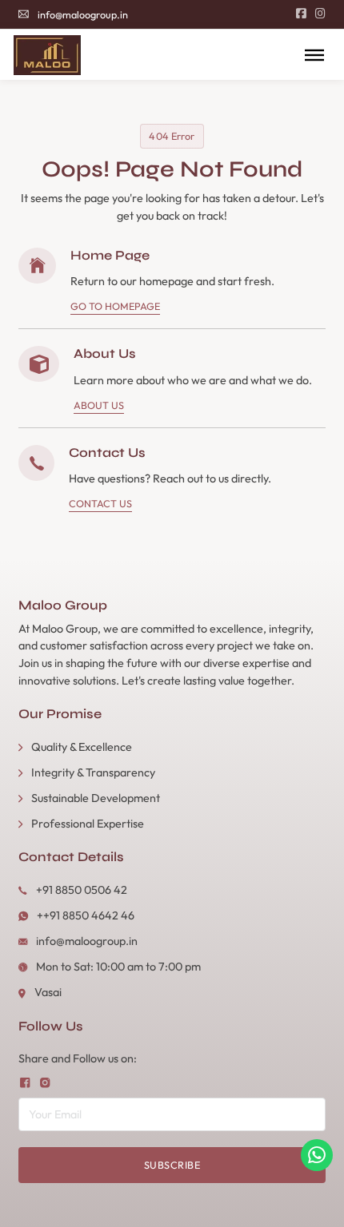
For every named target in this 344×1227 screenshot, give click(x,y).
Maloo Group (62, 605)
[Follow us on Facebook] (24, 1082)
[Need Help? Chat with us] (317, 1155)
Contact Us (100, 503)
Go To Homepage (115, 306)
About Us (99, 405)
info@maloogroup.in (83, 14)
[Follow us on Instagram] (44, 1082)
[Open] (314, 54)
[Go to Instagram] (320, 14)
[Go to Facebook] (301, 14)
